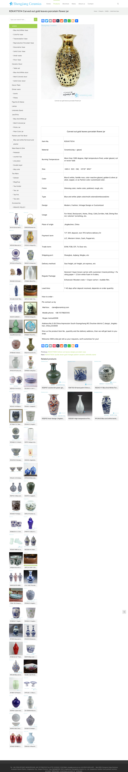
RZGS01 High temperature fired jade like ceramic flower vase (79, 418)
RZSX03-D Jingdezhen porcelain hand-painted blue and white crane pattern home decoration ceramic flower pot (30, 621)
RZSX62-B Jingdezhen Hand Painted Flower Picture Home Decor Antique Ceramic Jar (30, 603)
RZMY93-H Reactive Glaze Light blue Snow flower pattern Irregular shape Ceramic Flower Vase (30, 746)
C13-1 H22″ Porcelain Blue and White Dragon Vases (30, 585)
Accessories (16, 203)
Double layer (17, 165)
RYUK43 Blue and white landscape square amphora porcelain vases (106, 418)
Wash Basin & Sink (18, 148)
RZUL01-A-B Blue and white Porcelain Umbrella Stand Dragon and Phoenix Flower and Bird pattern (16, 406)
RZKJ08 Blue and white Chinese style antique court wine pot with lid (16, 675)
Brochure (66, 4)
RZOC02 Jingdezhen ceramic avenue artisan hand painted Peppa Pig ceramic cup (30, 460)
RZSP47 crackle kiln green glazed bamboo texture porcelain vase (53, 388)
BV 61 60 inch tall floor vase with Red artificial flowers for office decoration (16, 227)
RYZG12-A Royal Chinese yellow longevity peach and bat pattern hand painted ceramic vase (30, 245)
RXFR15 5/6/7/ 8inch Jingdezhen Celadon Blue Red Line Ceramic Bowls (16, 728)
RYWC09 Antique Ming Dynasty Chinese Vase (30, 317)
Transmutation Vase (20, 39)
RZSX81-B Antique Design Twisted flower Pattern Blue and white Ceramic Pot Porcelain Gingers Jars (30, 728)
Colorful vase (18, 34)
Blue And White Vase (20, 30)
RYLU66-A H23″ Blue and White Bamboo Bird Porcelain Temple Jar (16, 299)
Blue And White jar (19, 119)
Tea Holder (17, 186)
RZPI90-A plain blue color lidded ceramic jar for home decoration (16, 710)
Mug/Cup (16, 182)
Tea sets (16, 199)
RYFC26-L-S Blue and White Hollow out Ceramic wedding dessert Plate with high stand (30, 692)
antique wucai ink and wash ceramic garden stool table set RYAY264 (16, 567)
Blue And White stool (20, 72)
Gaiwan (16, 178)
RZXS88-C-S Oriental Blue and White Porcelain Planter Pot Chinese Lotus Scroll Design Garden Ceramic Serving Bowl (16, 442)
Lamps (14, 106)
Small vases (17, 55)
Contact (90, 4)
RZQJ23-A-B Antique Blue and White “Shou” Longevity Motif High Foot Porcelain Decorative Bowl (16, 478)
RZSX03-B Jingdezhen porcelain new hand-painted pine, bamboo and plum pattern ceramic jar (30, 424)
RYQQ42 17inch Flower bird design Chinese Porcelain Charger (30, 335)
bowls (15, 93)
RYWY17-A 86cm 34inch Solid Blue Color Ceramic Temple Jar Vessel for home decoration (30, 531)
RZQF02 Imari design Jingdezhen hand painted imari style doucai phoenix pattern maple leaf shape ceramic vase (53, 418)
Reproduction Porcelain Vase (23, 43)
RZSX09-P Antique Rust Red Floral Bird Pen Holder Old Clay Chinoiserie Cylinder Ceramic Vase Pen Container (16, 513)
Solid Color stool (19, 81)
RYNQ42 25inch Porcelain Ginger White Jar (30, 281)
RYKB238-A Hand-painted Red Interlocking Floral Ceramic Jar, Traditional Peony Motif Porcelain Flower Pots (16, 352)
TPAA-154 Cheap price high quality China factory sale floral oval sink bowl (16, 603)
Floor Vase (17, 60)
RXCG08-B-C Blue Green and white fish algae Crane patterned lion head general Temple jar (30, 549)
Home (48, 4)
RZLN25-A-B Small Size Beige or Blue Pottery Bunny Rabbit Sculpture (16, 281)
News (74, 4)
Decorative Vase (19, 47)
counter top (17, 157)
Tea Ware (15, 173)
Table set (16, 68)
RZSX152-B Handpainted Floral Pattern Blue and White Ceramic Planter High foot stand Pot (16, 460)
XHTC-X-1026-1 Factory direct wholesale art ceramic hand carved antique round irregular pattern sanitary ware (30, 299)
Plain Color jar (18, 131)
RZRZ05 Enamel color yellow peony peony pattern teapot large (30, 227)
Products (56, 4)
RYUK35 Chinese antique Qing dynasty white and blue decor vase (30, 639)
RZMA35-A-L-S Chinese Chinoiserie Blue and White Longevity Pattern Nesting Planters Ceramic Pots (16, 531)
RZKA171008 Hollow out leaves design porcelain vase (67, 352)
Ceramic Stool (17, 64)
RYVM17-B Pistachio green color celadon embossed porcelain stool (16, 692)
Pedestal (16, 152)
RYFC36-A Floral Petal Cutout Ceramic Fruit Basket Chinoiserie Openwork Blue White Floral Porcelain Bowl (16, 263)
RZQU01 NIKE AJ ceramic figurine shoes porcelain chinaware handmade (16, 549)
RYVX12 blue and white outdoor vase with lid (16, 639)
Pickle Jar (16, 127)
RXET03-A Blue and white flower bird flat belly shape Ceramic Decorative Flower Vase (16, 496)
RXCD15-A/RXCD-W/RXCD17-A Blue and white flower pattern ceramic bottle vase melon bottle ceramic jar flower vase (16, 317)
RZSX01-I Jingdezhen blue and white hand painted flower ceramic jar (30, 406)
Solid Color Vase (19, 51)
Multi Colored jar (19, 123)
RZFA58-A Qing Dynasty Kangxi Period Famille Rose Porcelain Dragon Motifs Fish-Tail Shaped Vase (30, 370)
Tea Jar (16, 190)
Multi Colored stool (20, 77)
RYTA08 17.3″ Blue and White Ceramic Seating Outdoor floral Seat (16, 424)
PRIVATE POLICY (21, 207)
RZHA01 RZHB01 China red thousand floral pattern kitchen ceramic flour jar (16, 746)
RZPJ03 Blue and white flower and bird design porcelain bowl (16, 245)
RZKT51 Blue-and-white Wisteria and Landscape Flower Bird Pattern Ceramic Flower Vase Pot (30, 657)
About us (82, 4)
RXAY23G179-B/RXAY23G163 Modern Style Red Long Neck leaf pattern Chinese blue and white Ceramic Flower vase (16, 585)
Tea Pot (16, 195)
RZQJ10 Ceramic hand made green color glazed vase (30, 352)
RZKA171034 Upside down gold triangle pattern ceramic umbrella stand (70, 355)
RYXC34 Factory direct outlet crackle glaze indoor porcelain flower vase (16, 370)
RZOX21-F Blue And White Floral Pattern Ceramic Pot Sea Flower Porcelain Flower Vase (106, 388)
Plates (15, 98)
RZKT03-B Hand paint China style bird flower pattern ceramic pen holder (79, 388)
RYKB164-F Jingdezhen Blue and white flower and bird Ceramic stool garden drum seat (16, 621)
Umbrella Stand (17, 110)
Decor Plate (16, 85)
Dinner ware (16, 89)
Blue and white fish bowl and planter (23, 142)
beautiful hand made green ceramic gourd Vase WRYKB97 (16, 335)
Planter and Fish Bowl (19, 136)
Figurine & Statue (18, 102)
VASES (14, 26)
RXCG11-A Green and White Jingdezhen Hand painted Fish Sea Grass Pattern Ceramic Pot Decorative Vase (30, 263)
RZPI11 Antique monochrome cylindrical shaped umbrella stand (30, 442)
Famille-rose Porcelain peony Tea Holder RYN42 (30, 675)
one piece (16, 161)
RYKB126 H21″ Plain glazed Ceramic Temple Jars (16, 657)
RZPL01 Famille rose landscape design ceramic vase (30, 513)
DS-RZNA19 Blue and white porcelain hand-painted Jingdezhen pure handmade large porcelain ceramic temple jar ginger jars (30, 710)
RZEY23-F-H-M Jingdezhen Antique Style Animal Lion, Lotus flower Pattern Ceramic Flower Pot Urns (16, 388)
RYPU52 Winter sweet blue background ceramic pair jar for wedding (30, 478)
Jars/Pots (15, 115)
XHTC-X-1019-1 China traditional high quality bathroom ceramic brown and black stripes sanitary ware (30, 567)
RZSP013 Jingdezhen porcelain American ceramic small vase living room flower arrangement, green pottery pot (30, 496)
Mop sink (16, 169)
